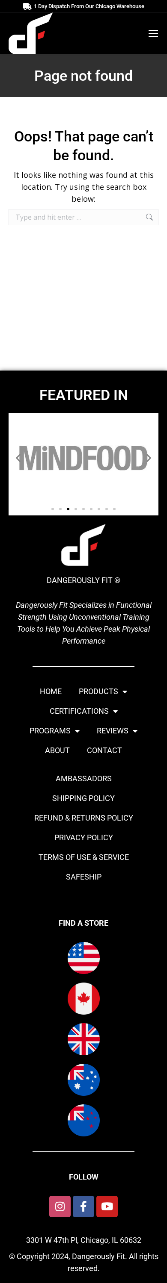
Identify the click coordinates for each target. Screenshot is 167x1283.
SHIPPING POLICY (83, 798)
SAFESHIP (83, 876)
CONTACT (104, 750)
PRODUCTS (98, 691)
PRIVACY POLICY (83, 837)
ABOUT (57, 750)
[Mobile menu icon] (153, 33)
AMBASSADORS (84, 778)
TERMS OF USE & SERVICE (84, 857)
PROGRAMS (50, 730)
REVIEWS (112, 730)
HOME (51, 691)
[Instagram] (60, 1206)
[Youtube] (107, 1206)
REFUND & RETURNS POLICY (83, 817)
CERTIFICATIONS (79, 710)
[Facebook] (83, 1206)
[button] (18, 458)
